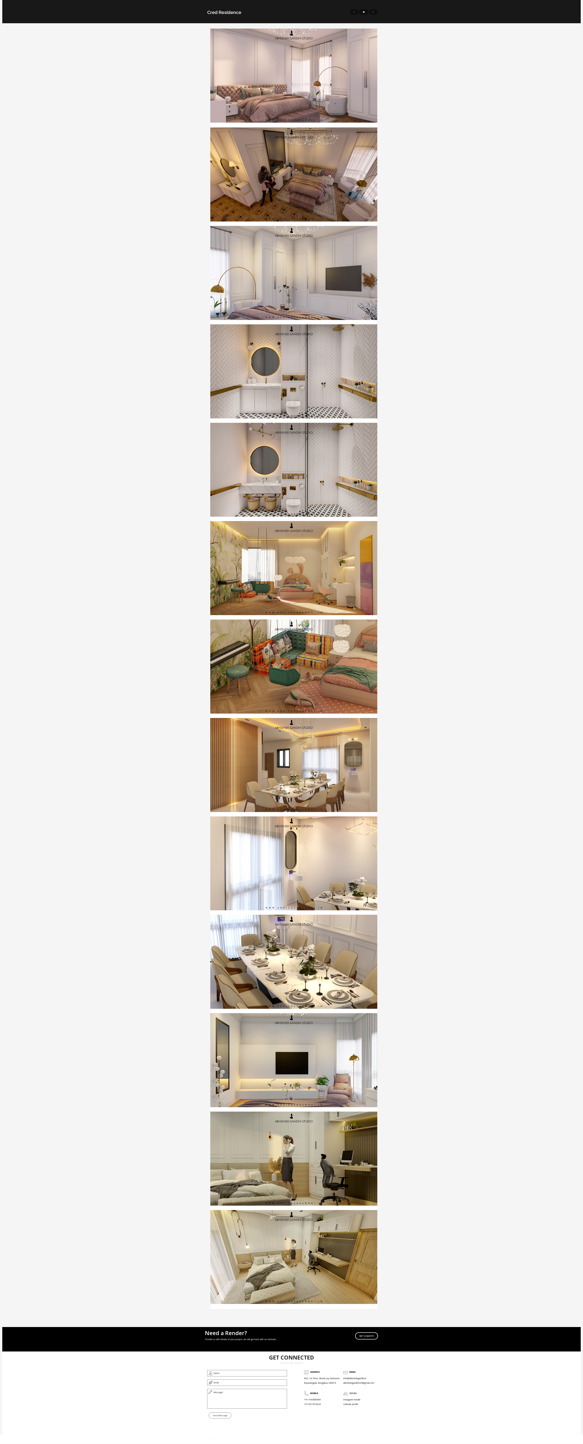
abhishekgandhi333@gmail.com (358, 1382)
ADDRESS (315, 1371)
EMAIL (352, 1371)
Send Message (220, 1415)
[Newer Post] (354, 12)
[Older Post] (373, 12)
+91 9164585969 (312, 1399)
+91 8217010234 (312, 1404)
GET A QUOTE (366, 1335)
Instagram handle (351, 1399)
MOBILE (314, 1393)
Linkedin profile (350, 1404)
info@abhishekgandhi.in (354, 1378)
